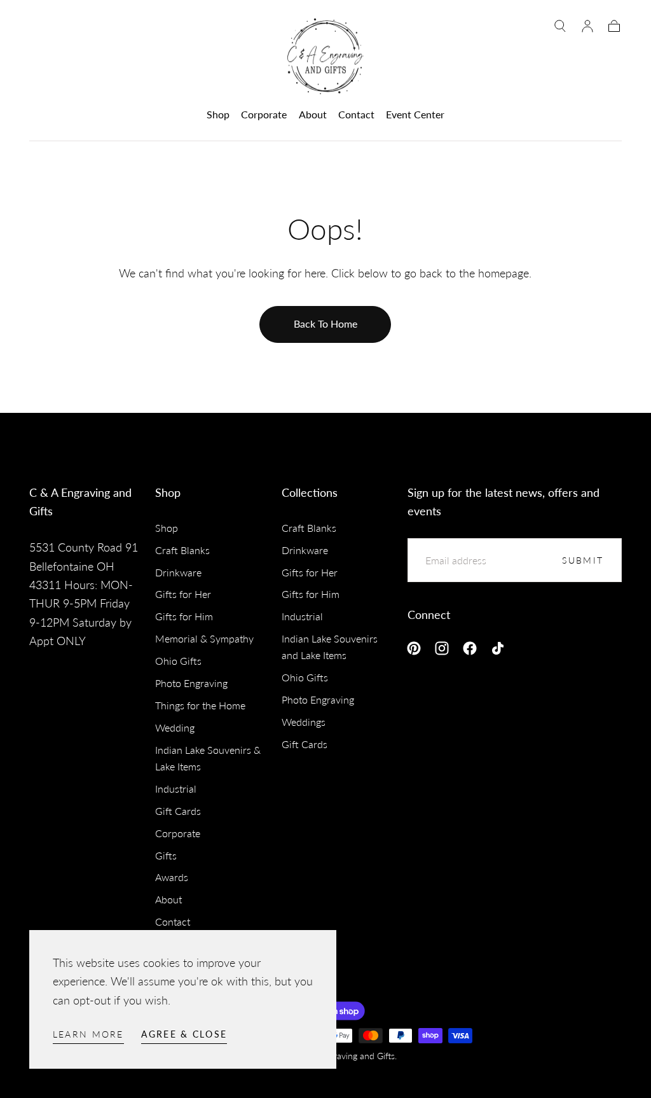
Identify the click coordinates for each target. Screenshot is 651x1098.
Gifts (166, 855)
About (313, 114)
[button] (560, 26)
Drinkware (178, 572)
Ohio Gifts (178, 661)
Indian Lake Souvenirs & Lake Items (208, 758)
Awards (171, 877)
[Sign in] (587, 26)
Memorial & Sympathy (204, 638)
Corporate (264, 114)
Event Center (415, 114)
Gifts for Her (183, 594)
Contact (356, 114)
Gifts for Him (184, 616)
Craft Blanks (182, 550)
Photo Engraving (191, 683)
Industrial (175, 788)
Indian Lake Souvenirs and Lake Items (330, 646)
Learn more (88, 1034)
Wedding (175, 727)
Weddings (304, 722)
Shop (218, 114)
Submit (582, 560)
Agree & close (184, 1034)
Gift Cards (178, 811)
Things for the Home (200, 705)
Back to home (325, 323)
